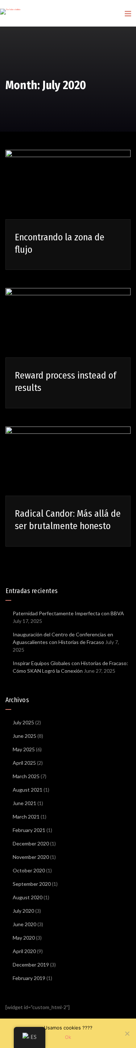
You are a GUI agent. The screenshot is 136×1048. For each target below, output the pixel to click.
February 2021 (29, 830)
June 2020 (24, 924)
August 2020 (27, 897)
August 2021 (27, 790)
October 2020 (29, 870)
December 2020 (31, 843)
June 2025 (24, 736)
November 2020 (31, 857)
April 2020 (24, 951)
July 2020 (23, 911)
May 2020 (24, 938)
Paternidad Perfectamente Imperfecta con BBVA (68, 613)
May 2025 (24, 749)
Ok (68, 1037)
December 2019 (31, 964)
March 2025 (26, 776)
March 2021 (26, 816)
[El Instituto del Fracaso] (10, 7)
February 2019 (29, 978)
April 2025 (24, 763)
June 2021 (24, 803)
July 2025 (23, 722)
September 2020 (32, 884)
